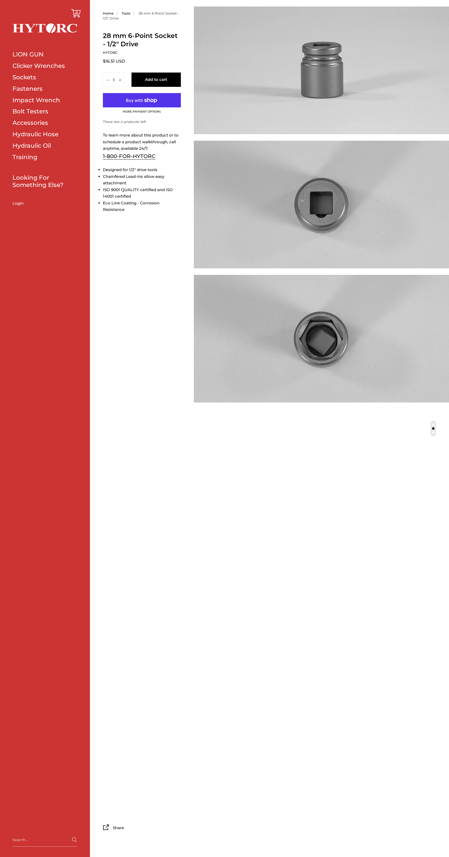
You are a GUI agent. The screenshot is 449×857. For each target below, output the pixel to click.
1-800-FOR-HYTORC (129, 156)
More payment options (142, 112)
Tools (126, 13)
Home (108, 13)
